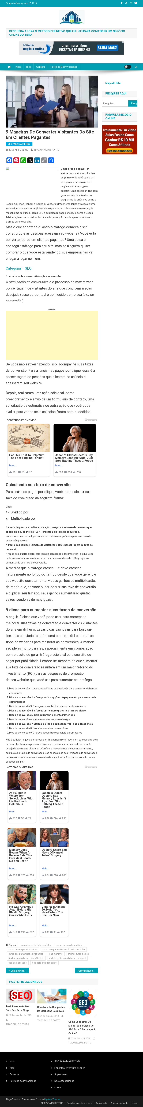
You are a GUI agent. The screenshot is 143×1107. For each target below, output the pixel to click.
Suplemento (61, 1074)
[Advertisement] (52, 335)
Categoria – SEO (18, 268)
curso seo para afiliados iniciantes (26, 954)
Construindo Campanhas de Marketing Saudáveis (51, 1009)
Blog (28, 66)
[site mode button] (127, 67)
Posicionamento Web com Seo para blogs (18, 1008)
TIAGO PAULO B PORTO (46, 149)
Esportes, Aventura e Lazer (69, 1068)
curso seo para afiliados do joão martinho (64, 949)
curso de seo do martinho (69, 945)
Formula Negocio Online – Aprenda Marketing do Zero (88, 970)
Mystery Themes (52, 1099)
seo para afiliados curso (44, 962)
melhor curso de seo (78, 954)
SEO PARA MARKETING (19, 144)
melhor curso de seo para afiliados (26, 958)
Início (18, 66)
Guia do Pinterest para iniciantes (20, 970)
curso (57, 1087)
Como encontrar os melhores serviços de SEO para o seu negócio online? (82, 1027)
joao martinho (56, 954)
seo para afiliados (18, 962)
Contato (41, 66)
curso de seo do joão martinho (35, 945)
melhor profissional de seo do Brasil (67, 958)
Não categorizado (64, 1081)
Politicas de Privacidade (64, 66)
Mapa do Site (113, 83)
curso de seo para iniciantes (23, 949)
